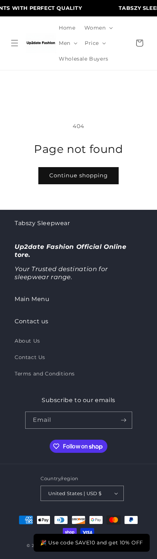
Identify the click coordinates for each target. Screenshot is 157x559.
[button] (15, 43)
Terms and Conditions (45, 373)
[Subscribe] (124, 420)
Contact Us (30, 357)
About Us (27, 341)
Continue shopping (78, 175)
